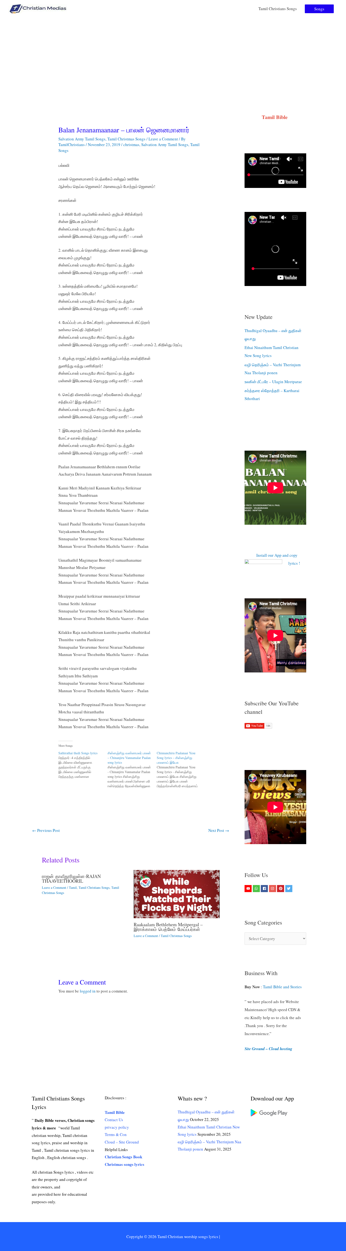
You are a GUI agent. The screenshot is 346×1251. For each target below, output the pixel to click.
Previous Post (46, 830)
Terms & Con (116, 1134)
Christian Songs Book (123, 1157)
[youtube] (249, 888)
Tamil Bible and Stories (283, 986)
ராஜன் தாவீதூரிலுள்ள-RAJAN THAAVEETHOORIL (71, 878)
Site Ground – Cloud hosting (268, 1049)
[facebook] (265, 888)
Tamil (73, 887)
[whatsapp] (257, 888)
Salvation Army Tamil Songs (81, 139)
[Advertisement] (173, 53)
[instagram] (273, 888)
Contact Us (114, 1119)
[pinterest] (281, 888)
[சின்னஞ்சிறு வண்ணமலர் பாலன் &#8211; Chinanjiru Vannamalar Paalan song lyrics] (132, 769)
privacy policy (117, 1127)
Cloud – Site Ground (122, 1142)
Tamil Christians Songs (277, 8)
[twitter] (289, 888)
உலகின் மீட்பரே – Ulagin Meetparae (273, 381)
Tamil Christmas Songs (126, 139)
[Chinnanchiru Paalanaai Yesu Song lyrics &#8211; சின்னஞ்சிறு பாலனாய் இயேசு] (181, 769)
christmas (131, 144)
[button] (319, 8)
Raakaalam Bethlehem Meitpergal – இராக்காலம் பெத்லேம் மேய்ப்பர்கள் (168, 926)
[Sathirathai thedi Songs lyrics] (83, 765)
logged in (88, 991)
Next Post (218, 830)
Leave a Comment (163, 139)
